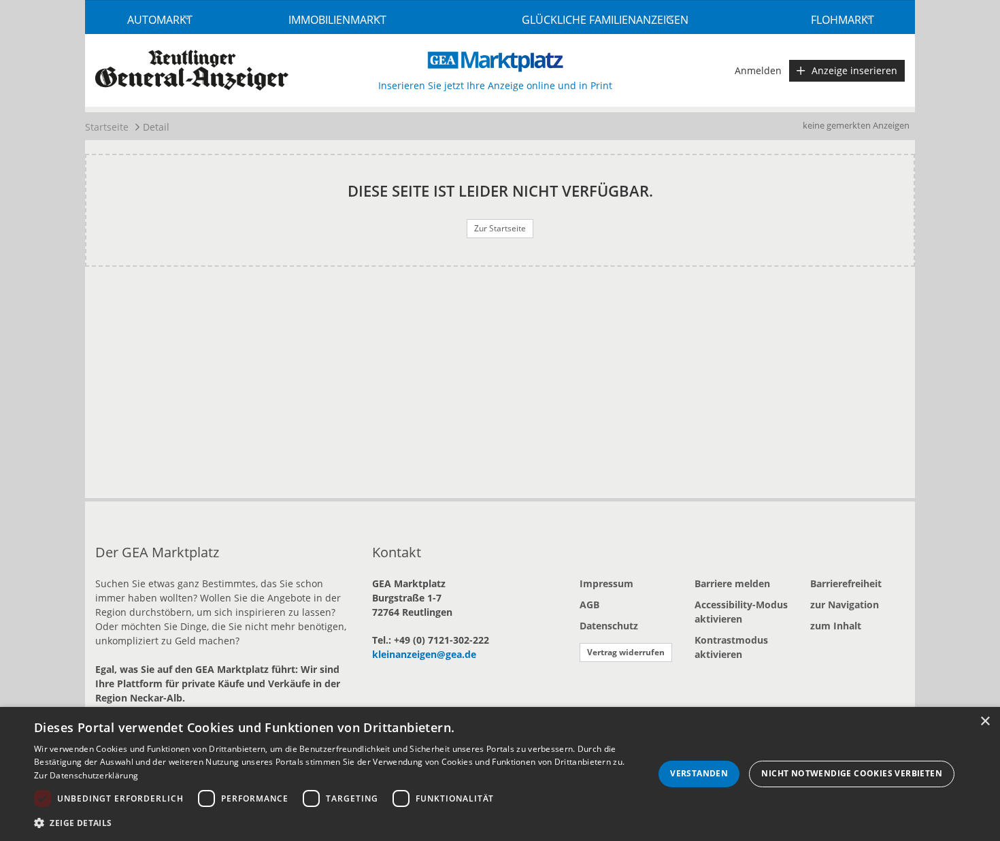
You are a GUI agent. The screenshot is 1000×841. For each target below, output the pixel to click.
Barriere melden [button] (732, 583)
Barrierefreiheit (846, 583)
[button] (334, 822)
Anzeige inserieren (854, 70)
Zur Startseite (500, 228)
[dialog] (500, 774)
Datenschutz (609, 625)
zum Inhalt (835, 625)
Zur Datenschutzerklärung (86, 775)
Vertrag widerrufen (626, 652)
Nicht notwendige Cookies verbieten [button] (851, 773)
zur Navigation (844, 604)
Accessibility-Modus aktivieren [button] (741, 611)
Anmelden (758, 70)
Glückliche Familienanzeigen (605, 19)
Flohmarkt (842, 19)
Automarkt (160, 19)
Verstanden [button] (699, 773)
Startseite (107, 126)
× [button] (985, 721)
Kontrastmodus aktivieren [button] (731, 647)
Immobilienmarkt (337, 19)
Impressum (606, 583)
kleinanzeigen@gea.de (424, 654)
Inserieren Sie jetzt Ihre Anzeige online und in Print (495, 85)
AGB (589, 604)
